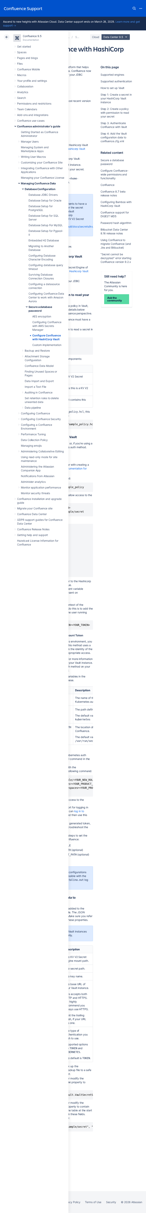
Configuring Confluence (35, 413)
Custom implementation (46, 344)
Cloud (95, 37)
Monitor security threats (35, 493)
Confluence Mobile (28, 69)
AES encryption (41, 316)
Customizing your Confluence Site (42, 162)
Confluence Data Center (32, 514)
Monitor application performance (41, 487)
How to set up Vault (113, 88)
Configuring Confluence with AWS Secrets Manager (46, 325)
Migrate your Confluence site (34, 508)
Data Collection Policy (34, 440)
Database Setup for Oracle (45, 200)
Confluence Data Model (39, 365)
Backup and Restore (37, 350)
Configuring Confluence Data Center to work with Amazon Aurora (46, 297)
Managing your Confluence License (42, 177)
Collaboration (25, 86)
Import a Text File (35, 386)
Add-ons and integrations (32, 115)
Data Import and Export (39, 381)
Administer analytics (33, 481)
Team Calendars (27, 109)
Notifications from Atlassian (37, 476)
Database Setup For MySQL (46, 225)
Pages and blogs (27, 57)
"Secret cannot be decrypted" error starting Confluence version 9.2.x (116, 258)
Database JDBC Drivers (43, 194)
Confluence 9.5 (32, 36)
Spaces (21, 52)
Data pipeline (33, 407)
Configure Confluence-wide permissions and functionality (115, 174)
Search (134, 8)
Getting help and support (32, 535)
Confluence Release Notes (33, 529)
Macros (21, 75)
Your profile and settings (32, 80)
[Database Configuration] (68, 37)
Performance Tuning (33, 434)
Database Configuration (40, 189)
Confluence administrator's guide (38, 126)
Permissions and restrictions (34, 103)
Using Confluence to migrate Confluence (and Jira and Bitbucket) (116, 243)
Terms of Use (93, 1202)
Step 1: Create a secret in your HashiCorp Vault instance (116, 98)
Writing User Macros (33, 156)
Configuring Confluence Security (41, 419)
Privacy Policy (71, 1202)
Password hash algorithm (116, 222)
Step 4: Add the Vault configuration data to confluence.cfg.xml (114, 137)
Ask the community (114, 299)
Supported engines (112, 74)
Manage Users (30, 141)
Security (111, 1202)
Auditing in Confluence (38, 392)
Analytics (22, 92)
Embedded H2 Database (44, 240)
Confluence (107, 184)
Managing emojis (31, 445)
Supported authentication (116, 81)
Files (20, 63)
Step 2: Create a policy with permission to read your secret (115, 112)
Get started (24, 46)
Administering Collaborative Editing (42, 451)
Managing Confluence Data (38, 183)
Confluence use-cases (30, 120)
